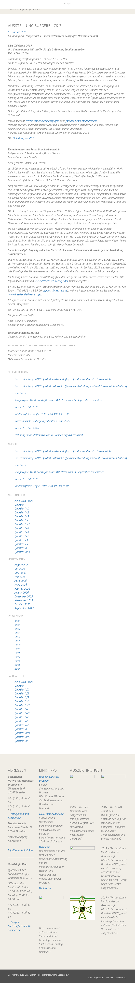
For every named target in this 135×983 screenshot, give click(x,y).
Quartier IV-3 (21, 536)
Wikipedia (44, 847)
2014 (17, 668)
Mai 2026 (19, 577)
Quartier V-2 (21, 544)
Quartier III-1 (22, 520)
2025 (17, 625)
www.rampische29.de (51, 814)
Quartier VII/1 (22, 733)
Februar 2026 (22, 588)
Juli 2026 (19, 569)
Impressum (99, 977)
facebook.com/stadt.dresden (81, 121)
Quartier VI (20, 548)
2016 (17, 661)
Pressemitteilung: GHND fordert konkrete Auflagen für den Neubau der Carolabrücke (62, 379)
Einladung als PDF (23, 138)
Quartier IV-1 (21, 528)
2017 (17, 657)
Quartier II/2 (21, 693)
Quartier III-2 (22, 524)
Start (90, 977)
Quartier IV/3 (21, 717)
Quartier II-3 (21, 516)
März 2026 (20, 584)
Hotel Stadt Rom (23, 500)
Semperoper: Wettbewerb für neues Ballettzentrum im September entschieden (59, 400)
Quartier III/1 (22, 701)
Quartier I (20, 504)
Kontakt (109, 977)
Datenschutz (120, 977)
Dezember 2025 (23, 596)
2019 (17, 649)
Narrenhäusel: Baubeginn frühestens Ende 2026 (42, 421)
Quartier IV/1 (21, 709)
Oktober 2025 (22, 604)
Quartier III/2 (22, 705)
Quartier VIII (21, 741)
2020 (17, 645)
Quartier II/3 (21, 697)
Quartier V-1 (21, 540)
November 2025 (23, 600)
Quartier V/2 (21, 725)
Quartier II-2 (21, 512)
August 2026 (21, 565)
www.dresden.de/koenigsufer (42, 121)
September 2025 (24, 608)
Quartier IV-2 (21, 532)
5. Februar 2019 (17, 32)
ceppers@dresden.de (55, 290)
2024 (17, 629)
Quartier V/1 (21, 721)
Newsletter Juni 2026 (26, 428)
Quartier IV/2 (21, 713)
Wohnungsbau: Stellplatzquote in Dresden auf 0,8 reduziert (48, 435)
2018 (17, 653)
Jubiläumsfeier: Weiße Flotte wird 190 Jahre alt (41, 414)
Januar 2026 (21, 592)
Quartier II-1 (21, 508)
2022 (17, 637)
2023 (17, 633)
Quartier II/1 (21, 689)
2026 (17, 621)
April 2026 (20, 581)
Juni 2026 (20, 573)
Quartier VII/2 (22, 737)
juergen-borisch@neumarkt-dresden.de (19, 926)
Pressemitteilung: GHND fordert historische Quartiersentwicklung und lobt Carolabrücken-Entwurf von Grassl (70, 389)
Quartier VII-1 (22, 552)
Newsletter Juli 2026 (26, 407)
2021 (17, 641)
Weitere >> (45, 888)
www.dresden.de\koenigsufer (24, 294)
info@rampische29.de (20, 850)
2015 (17, 665)
